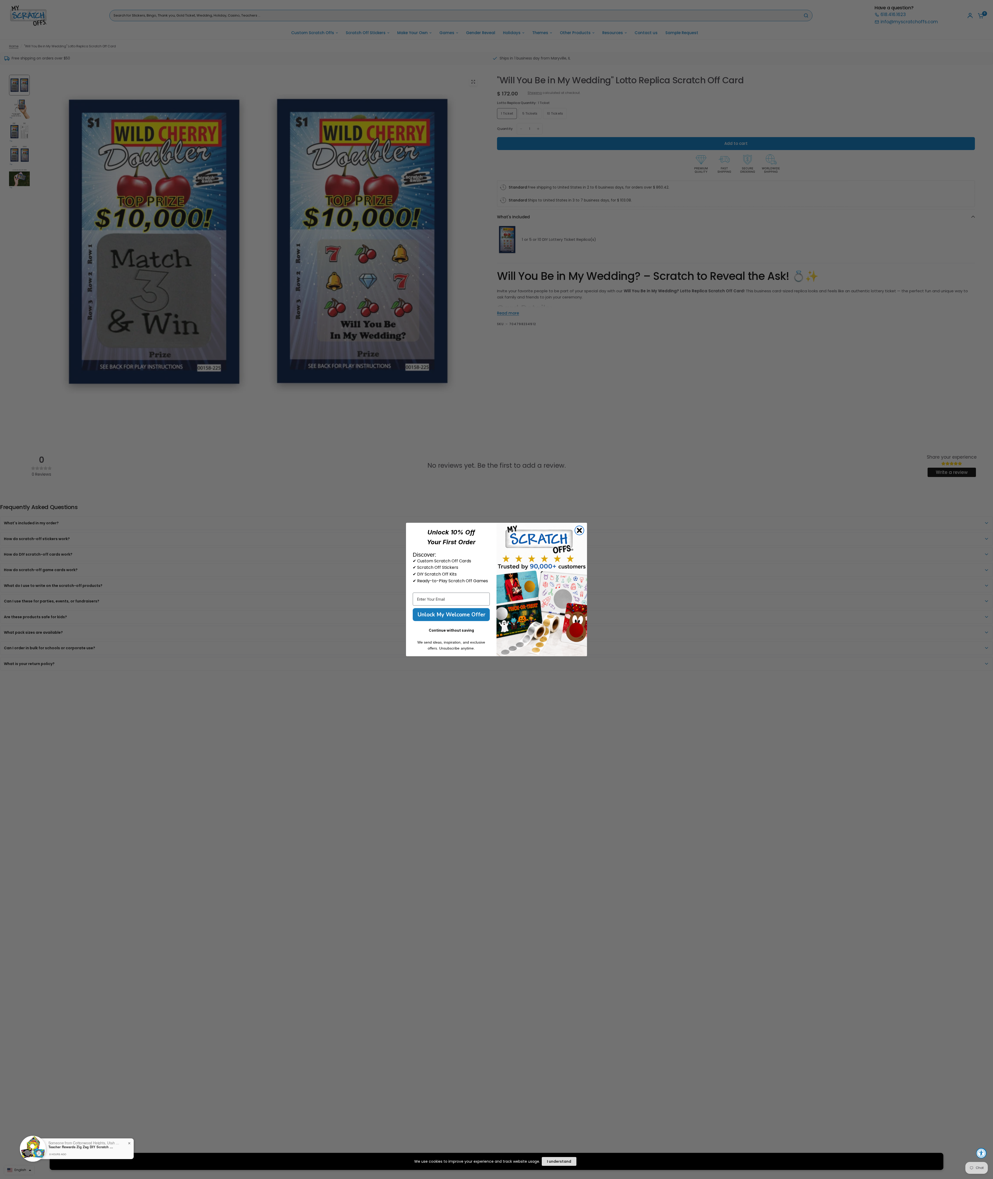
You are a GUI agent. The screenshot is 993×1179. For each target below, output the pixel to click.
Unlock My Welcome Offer (451, 614)
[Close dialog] (579, 530)
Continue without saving (451, 630)
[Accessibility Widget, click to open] (981, 1153)
